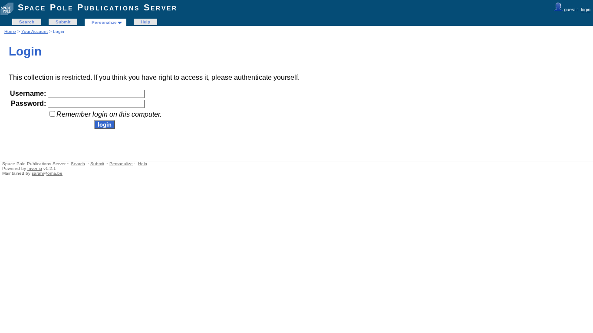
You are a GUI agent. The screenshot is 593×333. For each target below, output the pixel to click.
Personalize (104, 22)
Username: (28, 93)
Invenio (34, 168)
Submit (63, 22)
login (585, 9)
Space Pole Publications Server (98, 7)
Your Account (34, 31)
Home (10, 31)
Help (145, 22)
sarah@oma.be (47, 173)
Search (26, 22)
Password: (28, 103)
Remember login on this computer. (108, 114)
